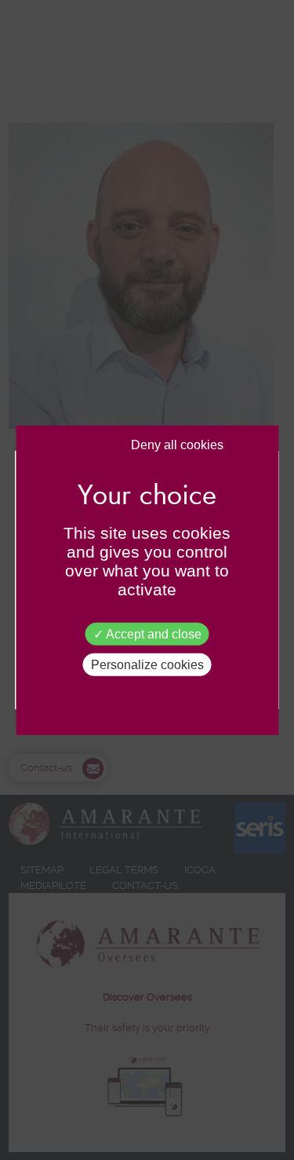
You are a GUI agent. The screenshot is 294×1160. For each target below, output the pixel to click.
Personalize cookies (147, 664)
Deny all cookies (177, 444)
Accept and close (152, 633)
